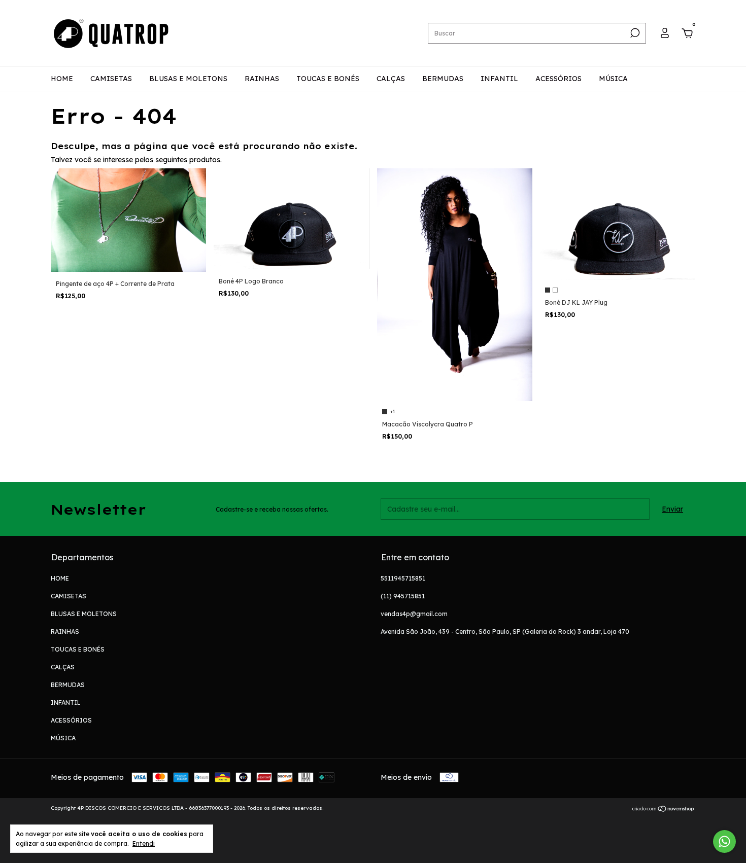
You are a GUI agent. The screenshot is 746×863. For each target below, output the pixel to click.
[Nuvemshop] (663, 809)
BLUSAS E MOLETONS (188, 78)
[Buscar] (634, 33)
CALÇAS (391, 78)
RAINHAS (262, 78)
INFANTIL (499, 78)
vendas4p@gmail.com (414, 614)
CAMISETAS (111, 78)
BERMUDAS (442, 78)
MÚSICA (613, 78)
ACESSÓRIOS (558, 78)
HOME (62, 78)
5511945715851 (403, 578)
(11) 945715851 (403, 596)
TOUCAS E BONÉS (327, 78)
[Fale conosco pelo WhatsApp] (724, 841)
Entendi (143, 843)
